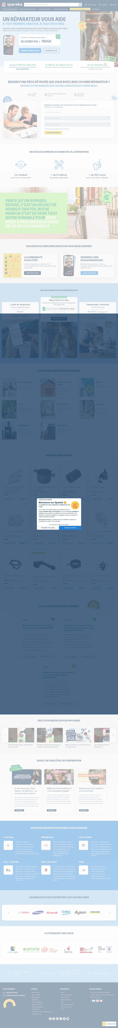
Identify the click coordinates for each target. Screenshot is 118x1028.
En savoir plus (56, 521)
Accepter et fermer (70, 527)
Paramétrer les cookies (48, 527)
